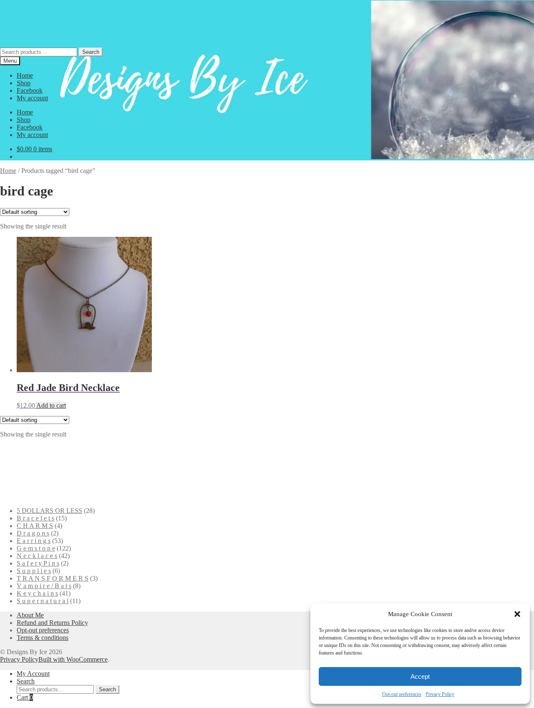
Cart (25, 697)
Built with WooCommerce (73, 659)
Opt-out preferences (401, 694)
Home (25, 75)
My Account (33, 673)
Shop (23, 82)
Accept (420, 676)
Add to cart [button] (51, 405)
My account (32, 98)
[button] (517, 614)
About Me (30, 615)
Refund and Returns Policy (52, 622)
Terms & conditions (42, 637)
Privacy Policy (440, 694)
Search (90, 52)
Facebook (30, 90)
